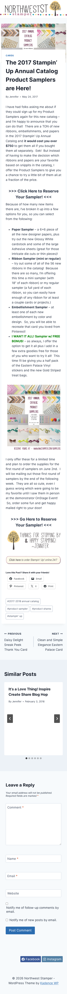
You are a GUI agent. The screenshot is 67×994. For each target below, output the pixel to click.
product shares (41, 608)
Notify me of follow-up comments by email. (32, 909)
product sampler (17, 608)
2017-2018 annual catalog (23, 601)
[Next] (57, 718)
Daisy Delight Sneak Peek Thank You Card (15, 641)
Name (12, 859)
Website (13, 893)
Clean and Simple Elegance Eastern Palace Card (50, 641)
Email (12, 876)
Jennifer (14, 96)
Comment (15, 807)
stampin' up (14, 616)
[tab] (26, 758)
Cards (10, 55)
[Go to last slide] (10, 718)
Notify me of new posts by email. (33, 920)
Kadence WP (49, 983)
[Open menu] (59, 9)
